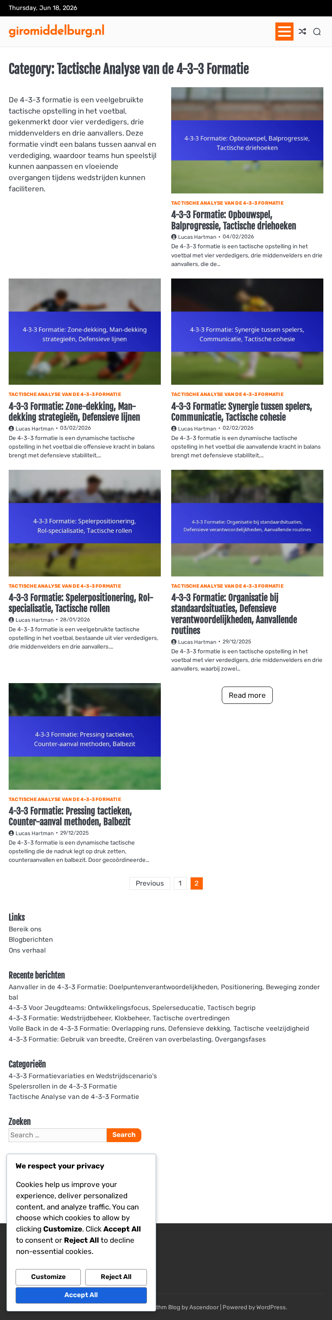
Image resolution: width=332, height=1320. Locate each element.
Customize (48, 1277)
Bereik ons (25, 929)
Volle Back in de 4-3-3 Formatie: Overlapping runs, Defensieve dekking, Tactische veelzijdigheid (159, 1028)
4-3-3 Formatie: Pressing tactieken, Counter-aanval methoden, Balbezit (70, 816)
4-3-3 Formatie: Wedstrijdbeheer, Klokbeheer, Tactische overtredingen (119, 1018)
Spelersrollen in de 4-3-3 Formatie (63, 1086)
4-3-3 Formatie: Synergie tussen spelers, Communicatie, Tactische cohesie (241, 412)
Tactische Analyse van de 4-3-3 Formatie (227, 203)
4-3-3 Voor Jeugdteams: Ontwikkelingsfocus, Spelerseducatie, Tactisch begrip (132, 1008)
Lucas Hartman (197, 237)
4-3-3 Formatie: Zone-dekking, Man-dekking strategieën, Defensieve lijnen (74, 412)
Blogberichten (31, 939)
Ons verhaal (27, 950)
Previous (150, 883)
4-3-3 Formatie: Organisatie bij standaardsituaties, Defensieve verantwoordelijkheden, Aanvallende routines (234, 614)
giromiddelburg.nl (57, 30)
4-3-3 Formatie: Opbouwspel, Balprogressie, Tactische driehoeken (233, 220)
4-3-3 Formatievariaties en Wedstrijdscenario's (83, 1076)
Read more (247, 695)
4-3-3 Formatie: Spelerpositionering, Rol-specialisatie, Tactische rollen (81, 603)
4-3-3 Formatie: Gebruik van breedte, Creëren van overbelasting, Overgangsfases (137, 1039)
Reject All (116, 1277)
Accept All (81, 1295)
